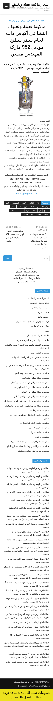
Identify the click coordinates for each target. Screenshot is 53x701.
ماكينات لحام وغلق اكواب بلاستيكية (33, 451)
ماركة (28, 210)
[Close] (49, 693)
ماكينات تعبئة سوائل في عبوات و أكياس (31, 396)
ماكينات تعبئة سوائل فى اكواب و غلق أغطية (29, 382)
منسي (46, 214)
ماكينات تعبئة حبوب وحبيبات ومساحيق (31, 373)
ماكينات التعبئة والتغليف (26, 272)
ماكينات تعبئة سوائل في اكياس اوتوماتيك (31, 387)
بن (37, 207)
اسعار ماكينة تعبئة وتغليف (30, 4)
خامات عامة (43, 317)
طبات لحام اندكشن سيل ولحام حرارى (32, 340)
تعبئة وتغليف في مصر (39, 303)
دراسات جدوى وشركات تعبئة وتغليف (32, 321)
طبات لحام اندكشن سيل (38, 335)
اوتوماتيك (44, 207)
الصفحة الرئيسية (26, 268)
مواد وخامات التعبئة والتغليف (26, 275)
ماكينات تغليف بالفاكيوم (38, 427)
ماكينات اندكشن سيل (39, 352)
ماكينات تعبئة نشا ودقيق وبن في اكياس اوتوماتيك (27, 405)
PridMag (46, 686)
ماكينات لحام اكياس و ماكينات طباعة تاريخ (30, 441)
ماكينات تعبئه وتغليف (39, 410)
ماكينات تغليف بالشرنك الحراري (34, 423)
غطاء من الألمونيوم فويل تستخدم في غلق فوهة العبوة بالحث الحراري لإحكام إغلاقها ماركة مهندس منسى (26, 550)
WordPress (33, 686)
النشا (7, 203)
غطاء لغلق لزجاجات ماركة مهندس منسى (30, 622)
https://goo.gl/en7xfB (26, 193)
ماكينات (20, 210)
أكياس (31, 203)
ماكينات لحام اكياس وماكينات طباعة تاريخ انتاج (28, 446)
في (40, 210)
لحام (34, 210)
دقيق (25, 207)
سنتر (13, 207)
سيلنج (46, 210)
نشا (32, 214)
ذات (19, 207)
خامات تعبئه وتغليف (40, 307)
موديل (38, 214)
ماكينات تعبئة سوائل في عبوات (35, 392)
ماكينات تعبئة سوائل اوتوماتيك (35, 378)
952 (38, 203)
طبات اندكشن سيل (26, 281)
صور (47, 331)
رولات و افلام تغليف (40, 326)
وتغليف (25, 214)
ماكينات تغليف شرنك (39, 432)
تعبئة (32, 207)
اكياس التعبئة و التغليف (38, 298)
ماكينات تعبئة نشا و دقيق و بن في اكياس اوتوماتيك (26, 21)
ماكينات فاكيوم (42, 437)
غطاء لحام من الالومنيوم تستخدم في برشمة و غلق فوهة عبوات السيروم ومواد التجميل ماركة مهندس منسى (26, 646)
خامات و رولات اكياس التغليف (26, 278)
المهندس (15, 203)
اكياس (24, 203)
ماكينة (12, 210)
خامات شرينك (42, 312)
